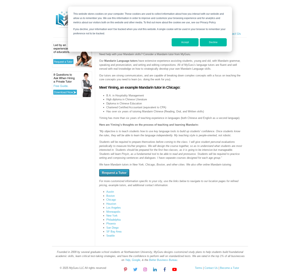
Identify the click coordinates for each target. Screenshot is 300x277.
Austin (110, 191)
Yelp (127, 259)
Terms (198, 267)
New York (112, 215)
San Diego (112, 227)
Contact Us (211, 267)
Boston (110, 195)
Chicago (111, 199)
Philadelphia (113, 219)
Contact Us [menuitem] (233, 33)
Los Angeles (113, 207)
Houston (111, 203)
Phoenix (111, 223)
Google (136, 259)
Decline (213, 42)
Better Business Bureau (163, 259)
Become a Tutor (229, 267)
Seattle (110, 235)
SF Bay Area (113, 231)
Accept (185, 42)
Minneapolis (113, 211)
